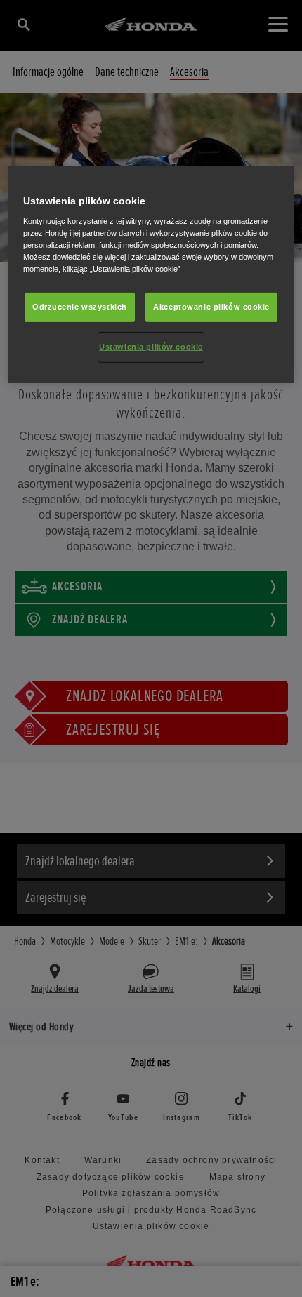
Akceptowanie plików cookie (211, 306)
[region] (151, 274)
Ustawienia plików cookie (151, 346)
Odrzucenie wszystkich (79, 306)
